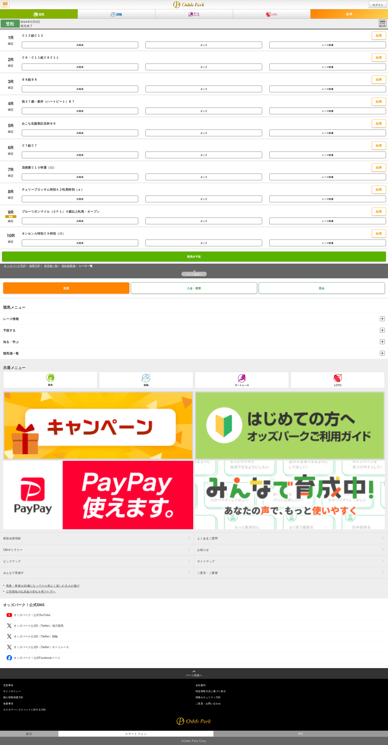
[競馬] (39, 14)
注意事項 (8, 685)
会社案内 (201, 685)
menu (5, 4)
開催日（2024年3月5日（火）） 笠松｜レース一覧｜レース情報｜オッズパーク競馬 (189, 4)
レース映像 (327, 44)
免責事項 (8, 703)
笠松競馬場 (68, 266)
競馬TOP (34, 266)
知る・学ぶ (11, 342)
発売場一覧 (51, 266)
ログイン (377, 5)
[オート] (194, 14)
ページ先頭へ (194, 274)
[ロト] (271, 14)
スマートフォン (136, 733)
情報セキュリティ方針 (208, 697)
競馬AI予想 (194, 256)
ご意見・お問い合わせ (208, 703)
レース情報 (11, 319)
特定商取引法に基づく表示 (211, 691)
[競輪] (116, 14)
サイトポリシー (12, 691)
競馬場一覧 (11, 353)
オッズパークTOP (15, 266)
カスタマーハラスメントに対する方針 (24, 709)
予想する (9, 330)
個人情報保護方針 (13, 697)
